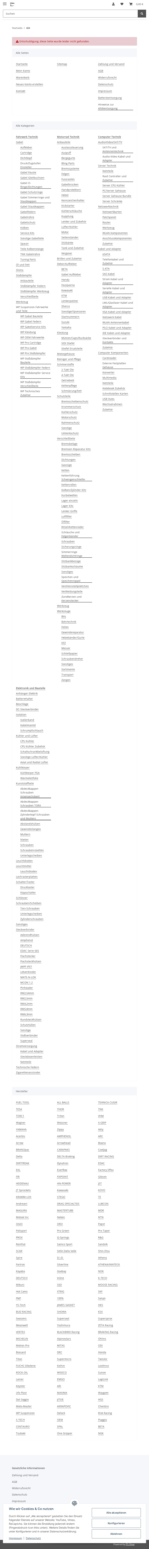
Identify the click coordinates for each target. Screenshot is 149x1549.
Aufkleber (26, 147)
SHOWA (61, 1311)
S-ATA (106, 268)
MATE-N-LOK (28, 977)
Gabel (19, 142)
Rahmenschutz (70, 422)
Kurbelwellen (69, 495)
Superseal (26, 1040)
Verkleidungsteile (71, 591)
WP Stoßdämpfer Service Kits (35, 374)
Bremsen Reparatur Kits (76, 449)
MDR (101, 1210)
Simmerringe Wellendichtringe (71, 554)
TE (99, 1197)
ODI (100, 1345)
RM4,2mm (26, 1003)
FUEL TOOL (22, 1102)
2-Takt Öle (67, 369)
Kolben (24, 227)
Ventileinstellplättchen (75, 586)
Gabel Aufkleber (71, 274)
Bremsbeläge (69, 443)
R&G (100, 1237)
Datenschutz (105, 84)
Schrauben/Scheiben (28, 903)
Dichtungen (68, 459)
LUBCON (103, 1203)
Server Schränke (112, 201)
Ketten (65, 470)
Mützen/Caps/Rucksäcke (76, 338)
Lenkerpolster (69, 301)
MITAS (61, 1345)
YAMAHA (21, 1129)
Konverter (108, 372)
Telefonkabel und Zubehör (113, 261)
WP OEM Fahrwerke (32, 337)
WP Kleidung (28, 332)
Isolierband (27, 720)
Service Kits (27, 233)
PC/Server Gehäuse (114, 190)
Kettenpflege (69, 385)
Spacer (24, 243)
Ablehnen (116, 1533)
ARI (59, 1386)
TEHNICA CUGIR (107, 1102)
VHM (101, 1116)
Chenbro (103, 1406)
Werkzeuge (64, 611)
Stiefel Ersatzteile (71, 348)
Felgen (65, 174)
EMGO (61, 1379)
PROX (19, 1237)
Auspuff (66, 152)
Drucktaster (27, 887)
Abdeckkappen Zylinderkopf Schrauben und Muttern (35, 814)
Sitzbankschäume (72, 566)
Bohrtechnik (68, 621)
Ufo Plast (21, 1392)
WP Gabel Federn (30, 321)
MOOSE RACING (108, 1284)
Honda (65, 279)
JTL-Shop (130, 1544)
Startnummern (70, 316)
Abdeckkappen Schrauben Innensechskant (30, 792)
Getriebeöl (67, 380)
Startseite (22, 64)
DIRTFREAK (22, 1163)
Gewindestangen (30, 829)
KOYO (101, 1190)
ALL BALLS (63, 1102)
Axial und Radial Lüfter (34, 762)
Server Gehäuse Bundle (116, 196)
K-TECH (102, 1278)
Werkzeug (22, 301)
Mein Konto (23, 70)
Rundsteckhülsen (30, 1019)
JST (100, 1183)
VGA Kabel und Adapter (116, 312)
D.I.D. (60, 1257)
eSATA (106, 254)
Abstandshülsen (30, 823)
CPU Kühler (27, 741)
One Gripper (64, 1433)
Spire (19, 1257)
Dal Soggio (22, 1399)
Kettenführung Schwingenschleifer (73, 477)
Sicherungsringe (71, 546)
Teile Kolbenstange (32, 249)
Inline (60, 1278)
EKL (18, 1170)
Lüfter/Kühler (69, 226)
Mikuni (20, 1284)
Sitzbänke (67, 242)
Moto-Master (24, 1406)
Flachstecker (27, 956)
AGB (100, 70)
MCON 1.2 (26, 982)
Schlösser (22, 898)
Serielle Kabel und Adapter (113, 290)
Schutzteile (64, 396)
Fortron (20, 1264)
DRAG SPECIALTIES (68, 1203)
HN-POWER (64, 1183)
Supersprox (105, 1318)
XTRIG (60, 1291)
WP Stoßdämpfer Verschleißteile (30, 384)
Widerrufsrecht (107, 77)
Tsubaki (20, 1433)
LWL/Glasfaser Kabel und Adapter (117, 304)
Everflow (62, 1170)
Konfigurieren (116, 1523)
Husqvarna (68, 285)
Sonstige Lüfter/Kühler (34, 757)
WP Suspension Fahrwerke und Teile (32, 309)
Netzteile (107, 171)
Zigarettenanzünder (28, 1072)
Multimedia (109, 377)
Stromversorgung (26, 1046)
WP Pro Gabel (28, 348)
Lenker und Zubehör (73, 221)
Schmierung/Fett (71, 391)
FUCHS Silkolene (26, 1365)
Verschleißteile (29, 296)
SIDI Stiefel (67, 343)
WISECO (62, 1372)
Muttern (25, 834)
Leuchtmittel (23, 866)
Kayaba (20, 1271)
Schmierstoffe (65, 364)
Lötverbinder (28, 972)
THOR (60, 1109)
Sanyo (101, 1298)
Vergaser (66, 253)
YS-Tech (21, 1305)
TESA (19, 1109)
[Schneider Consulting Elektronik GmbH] (12, 4)
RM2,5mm (26, 998)
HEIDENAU (22, 1183)
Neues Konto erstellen (29, 84)
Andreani (21, 1203)
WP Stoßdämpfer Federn (35, 367)
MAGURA (21, 1210)
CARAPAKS (63, 1149)
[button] (113, 4)
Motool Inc (22, 1217)
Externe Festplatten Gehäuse (114, 365)
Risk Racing (105, 1413)
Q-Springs (63, 1237)
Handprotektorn (71, 189)
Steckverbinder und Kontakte (114, 340)
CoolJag (102, 1149)
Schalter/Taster (25, 882)
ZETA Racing (105, 1325)
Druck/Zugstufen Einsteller (30, 165)
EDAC (101, 1163)
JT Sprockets (23, 1190)
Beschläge (22, 704)
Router (106, 222)
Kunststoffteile (25, 783)
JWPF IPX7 (26, 966)
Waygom (103, 1392)
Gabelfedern (28, 212)
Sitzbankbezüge (71, 561)
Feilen (65, 627)
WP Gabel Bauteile (31, 316)
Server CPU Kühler (113, 185)
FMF (18, 1298)
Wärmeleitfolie (29, 778)
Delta (19, 1156)
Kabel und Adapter (109, 249)
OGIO (19, 1224)
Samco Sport (64, 1244)
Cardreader (109, 358)
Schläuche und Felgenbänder (70, 534)
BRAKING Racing (108, 1332)
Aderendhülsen (29, 935)
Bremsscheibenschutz (74, 401)
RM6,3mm (26, 1014)
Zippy (60, 1129)
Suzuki (65, 322)
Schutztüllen (28, 1025)
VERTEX (20, 1332)
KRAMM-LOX (23, 1197)
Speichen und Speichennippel (70, 579)
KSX (100, 1311)
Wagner (20, 1122)
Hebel (65, 195)
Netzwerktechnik (108, 206)
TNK (100, 1109)
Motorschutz (69, 417)
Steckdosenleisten (31, 1056)
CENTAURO (23, 1426)
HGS (100, 1399)
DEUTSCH (26, 945)
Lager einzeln (69, 500)
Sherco (65, 306)
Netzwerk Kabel (112, 317)
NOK (101, 1271)
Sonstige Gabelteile (32, 238)
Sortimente (68, 669)
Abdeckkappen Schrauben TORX (30, 803)
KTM (64, 295)
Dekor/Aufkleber (67, 264)
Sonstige (66, 428)
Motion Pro (22, 1345)
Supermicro (64, 1359)
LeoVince (103, 1365)
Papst (101, 1224)
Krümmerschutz (71, 406)
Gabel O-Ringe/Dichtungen (31, 185)
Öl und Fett (23, 264)
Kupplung (67, 216)
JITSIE (60, 1399)
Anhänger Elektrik (27, 693)
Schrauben (68, 541)
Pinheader (26, 987)
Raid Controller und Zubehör (114, 178)
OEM (60, 1419)
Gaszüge (66, 465)
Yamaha (66, 327)
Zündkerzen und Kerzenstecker (71, 598)
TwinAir (102, 1359)
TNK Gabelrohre (30, 254)
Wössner (62, 1122)
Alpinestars (64, 1338)
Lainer (20, 1379)
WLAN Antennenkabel (115, 322)
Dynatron (62, 1163)
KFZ (63, 643)
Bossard (21, 1352)
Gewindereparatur (72, 632)
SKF (100, 1291)
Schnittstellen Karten (115, 393)
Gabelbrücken (69, 184)
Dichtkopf (26, 158)
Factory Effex (106, 1170)
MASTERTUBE (65, 1210)
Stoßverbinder (29, 1035)
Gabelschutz (27, 222)
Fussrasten (68, 179)
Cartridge (26, 152)
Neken (61, 1217)
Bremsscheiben (70, 454)
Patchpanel (109, 217)
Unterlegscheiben (31, 855)
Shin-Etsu (104, 1251)
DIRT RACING (106, 1156)
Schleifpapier (69, 653)
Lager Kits (67, 506)
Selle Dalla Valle (66, 1251)
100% (60, 1298)
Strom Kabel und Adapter (112, 281)
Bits (63, 616)
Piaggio (102, 1419)
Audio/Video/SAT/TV (110, 142)
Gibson (102, 1176)
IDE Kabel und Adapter (116, 333)
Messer (65, 648)
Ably (100, 1129)
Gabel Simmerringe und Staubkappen (35, 199)
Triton (60, 1116)
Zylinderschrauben (31, 919)
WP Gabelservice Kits (33, 326)
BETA (64, 269)
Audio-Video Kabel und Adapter (116, 158)
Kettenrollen (68, 484)
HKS (100, 1305)
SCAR (19, 1251)
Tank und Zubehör (72, 248)
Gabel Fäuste (28, 172)
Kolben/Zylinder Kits (73, 490)
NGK (101, 1433)
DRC (59, 1352)
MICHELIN (22, 1338)
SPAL (60, 1426)
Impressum (105, 91)
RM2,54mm (27, 993)
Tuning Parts (28, 259)
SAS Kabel (108, 274)
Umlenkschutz (70, 433)
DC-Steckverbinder (27, 709)
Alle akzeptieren (116, 1512)
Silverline (62, 1264)
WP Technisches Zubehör (30, 393)
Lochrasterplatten (27, 876)
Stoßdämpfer (24, 275)
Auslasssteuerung (72, 147)
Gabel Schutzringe (31, 192)
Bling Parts (67, 163)
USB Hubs (108, 399)
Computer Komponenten (113, 352)
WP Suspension (25, 1413)
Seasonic (21, 1318)
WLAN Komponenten (115, 233)
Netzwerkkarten (112, 212)
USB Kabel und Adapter (116, 297)
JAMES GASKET (66, 1305)
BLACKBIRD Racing (68, 1332)
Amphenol (26, 940)
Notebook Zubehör (113, 388)
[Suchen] (142, 14)
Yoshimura (63, 1325)
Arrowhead (64, 1143)
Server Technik (107, 165)
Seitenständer (69, 237)
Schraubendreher (72, 658)
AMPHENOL (64, 1136)
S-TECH (20, 1419)
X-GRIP (102, 1122)
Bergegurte (68, 158)
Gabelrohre (27, 217)
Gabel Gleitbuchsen (32, 177)
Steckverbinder (25, 929)
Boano (102, 1143)
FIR (18, 1176)
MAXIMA (62, 1392)
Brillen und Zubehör (69, 258)
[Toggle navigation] (5, 2)
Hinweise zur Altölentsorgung (108, 106)
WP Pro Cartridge (30, 342)
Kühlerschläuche (71, 211)
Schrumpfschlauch (31, 730)
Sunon (102, 1372)
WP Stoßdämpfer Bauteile (30, 360)
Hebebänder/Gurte (72, 637)
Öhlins (102, 1338)
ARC (100, 1136)
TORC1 (20, 1116)
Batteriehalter (24, 698)
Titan (19, 1359)
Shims (19, 270)
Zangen (66, 680)
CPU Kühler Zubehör (32, 746)
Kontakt (20, 91)
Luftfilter (66, 516)
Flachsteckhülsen (30, 961)
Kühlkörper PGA (30, 772)
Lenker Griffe (69, 511)
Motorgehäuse (66, 353)
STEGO (61, 1197)
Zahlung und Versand (111, 64)
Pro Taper (104, 1230)
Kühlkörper (23, 767)
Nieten (24, 839)
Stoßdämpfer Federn (33, 286)
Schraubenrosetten (32, 850)
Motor (65, 232)
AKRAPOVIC (64, 1406)
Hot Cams (22, 1291)
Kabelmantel (28, 725)
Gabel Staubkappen (32, 206)
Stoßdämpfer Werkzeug (34, 291)
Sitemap (62, 64)
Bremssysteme (70, 168)
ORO (60, 1224)
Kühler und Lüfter (27, 735)
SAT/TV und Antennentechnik (112, 149)
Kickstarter (67, 205)
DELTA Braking (66, 1156)
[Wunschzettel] (122, 4)
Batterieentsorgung (110, 97)
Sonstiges (67, 571)
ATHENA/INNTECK (109, 1264)
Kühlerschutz (69, 412)
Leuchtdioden (24, 860)
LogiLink (103, 1379)
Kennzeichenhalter (72, 200)
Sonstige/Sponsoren (73, 311)
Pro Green (63, 1230)
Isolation (21, 714)
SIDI (59, 1284)
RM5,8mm (26, 1009)
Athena (102, 1257)
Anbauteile (27, 280)
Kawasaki (67, 290)
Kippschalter (28, 892)
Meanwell (22, 1325)
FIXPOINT (62, 1176)
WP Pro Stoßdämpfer (33, 353)
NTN (101, 1217)
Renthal (20, 1244)
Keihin (61, 1365)
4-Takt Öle (67, 375)
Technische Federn (27, 1067)
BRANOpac (22, 1149)
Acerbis (20, 1136)
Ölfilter (65, 521)
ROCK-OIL (22, 1372)
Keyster (20, 1386)
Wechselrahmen (112, 404)
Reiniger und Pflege (69, 359)
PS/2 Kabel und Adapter (117, 327)
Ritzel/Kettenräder (72, 527)
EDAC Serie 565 (29, 950)
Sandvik (103, 1244)
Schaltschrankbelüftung (34, 751)
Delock (61, 1413)
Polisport (21, 1230)
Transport (67, 674)
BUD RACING (23, 1311)
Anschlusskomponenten (117, 238)
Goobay (61, 1271)
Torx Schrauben (30, 908)
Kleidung (62, 332)
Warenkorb (22, 77)
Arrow (19, 1143)
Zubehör (107, 243)
